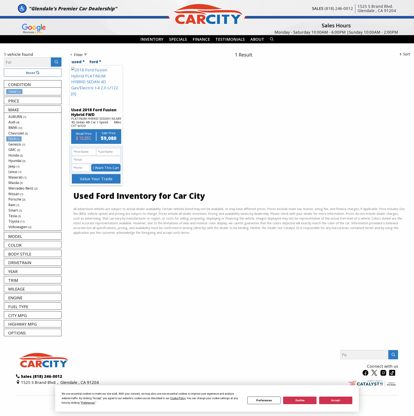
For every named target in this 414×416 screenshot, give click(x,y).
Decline (299, 400)
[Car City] (207, 13)
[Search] (56, 62)
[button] (152, 39)
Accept (335, 400)
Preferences (264, 400)
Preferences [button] (88, 402)
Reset (31, 73)
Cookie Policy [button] (177, 398)
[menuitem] (33, 91)
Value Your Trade (96, 178)
